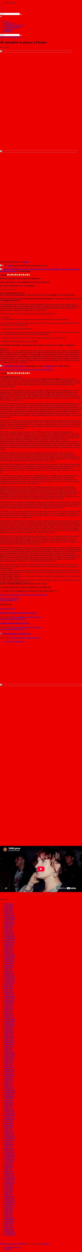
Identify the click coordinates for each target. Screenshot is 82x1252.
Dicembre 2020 (9, 1019)
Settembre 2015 (9, 1119)
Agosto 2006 (8, 1223)
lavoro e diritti (20, 629)
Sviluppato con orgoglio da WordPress (13, 1244)
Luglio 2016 (8, 1100)
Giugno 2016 (8, 1102)
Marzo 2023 (8, 971)
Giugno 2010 (8, 1221)
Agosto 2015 (8, 1121)
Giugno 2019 (8, 1044)
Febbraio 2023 (9, 973)
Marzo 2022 (8, 990)
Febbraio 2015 (9, 1133)
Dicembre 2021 (9, 996)
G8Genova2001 (20, 619)
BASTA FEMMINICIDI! (8, 600)
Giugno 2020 (8, 1031)
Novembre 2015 (9, 1115)
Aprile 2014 (8, 1146)
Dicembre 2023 (9, 956)
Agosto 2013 (8, 1161)
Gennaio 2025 (9, 934)
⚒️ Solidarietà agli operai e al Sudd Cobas (15, 634)
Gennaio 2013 (9, 1175)
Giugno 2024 (8, 944)
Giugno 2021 (8, 1008)
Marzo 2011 (8, 1215)
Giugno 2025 (8, 925)
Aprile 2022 (8, 988)
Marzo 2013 (8, 1171)
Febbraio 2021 (9, 1015)
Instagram (7, 1249)
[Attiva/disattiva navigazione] (1, 16)
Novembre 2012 (9, 1179)
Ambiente (3, 37)
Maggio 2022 (8, 986)
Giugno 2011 (8, 1210)
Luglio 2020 (8, 1029)
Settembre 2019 (9, 1042)
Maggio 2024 (8, 946)
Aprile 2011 (8, 1213)
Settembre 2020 (9, 1025)
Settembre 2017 (9, 1075)
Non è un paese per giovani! (9, 598)
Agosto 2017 (8, 1077)
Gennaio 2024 (9, 954)
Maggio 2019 (8, 1046)
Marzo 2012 (8, 1194)
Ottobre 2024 (8, 940)
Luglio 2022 (8, 984)
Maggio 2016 (8, 1104)
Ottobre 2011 (8, 1204)
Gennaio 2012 (9, 1198)
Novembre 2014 (9, 1138)
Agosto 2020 (8, 1027)
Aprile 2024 (8, 948)
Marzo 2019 (8, 1050)
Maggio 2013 (8, 1167)
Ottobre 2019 (8, 1040)
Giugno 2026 (8, 905)
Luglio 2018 (8, 1059)
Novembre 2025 (9, 919)
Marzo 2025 (8, 931)
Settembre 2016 (9, 1096)
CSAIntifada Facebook (12, 1247)
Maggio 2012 (8, 1190)
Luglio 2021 (8, 1006)
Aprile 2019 (8, 1048)
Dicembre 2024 (9, 936)
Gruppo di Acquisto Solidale (13, 25)
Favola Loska (48, 366)
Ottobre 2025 (8, 921)
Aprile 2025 (8, 929)
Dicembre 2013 (9, 1154)
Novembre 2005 (9, 1235)
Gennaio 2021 (9, 1017)
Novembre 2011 (9, 1202)
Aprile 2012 (8, 1192)
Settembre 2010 (9, 1219)
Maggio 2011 (8, 1212)
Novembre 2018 (9, 1054)
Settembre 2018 (9, 1058)
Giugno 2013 (8, 1165)
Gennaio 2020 (9, 1038)
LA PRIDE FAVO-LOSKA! (14, 366)
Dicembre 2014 (9, 1136)
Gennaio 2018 (9, 1069)
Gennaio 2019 (9, 1052)
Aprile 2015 (8, 1129)
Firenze (26, 262)
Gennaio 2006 (9, 1231)
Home (6, 21)
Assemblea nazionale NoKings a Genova (14, 623)
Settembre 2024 (9, 942)
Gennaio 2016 (9, 1111)
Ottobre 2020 (8, 1023)
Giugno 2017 (8, 1079)
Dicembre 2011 (9, 1200)
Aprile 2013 (8, 1169)
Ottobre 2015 (8, 1117)
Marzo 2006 (8, 1227)
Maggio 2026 (8, 907)
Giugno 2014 (8, 1142)
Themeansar (46, 1244)
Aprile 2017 (8, 1083)
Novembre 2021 (9, 998)
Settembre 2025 (9, 923)
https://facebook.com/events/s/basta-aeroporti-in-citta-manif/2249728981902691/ (27, 370)
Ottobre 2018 (8, 1056)
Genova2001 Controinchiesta (14, 641)
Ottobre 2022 (8, 981)
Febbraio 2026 (9, 913)
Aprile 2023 (8, 969)
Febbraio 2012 (9, 1196)
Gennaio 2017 (9, 1088)
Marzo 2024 (8, 950)
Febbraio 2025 (9, 932)
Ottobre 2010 (8, 1217)
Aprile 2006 (8, 1225)
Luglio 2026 (8, 904)
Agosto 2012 (8, 1185)
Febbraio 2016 (9, 1110)
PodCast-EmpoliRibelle (12, 27)
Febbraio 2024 (9, 952)
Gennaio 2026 (9, 915)
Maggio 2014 (8, 1144)
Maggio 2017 (8, 1081)
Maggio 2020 (8, 1033)
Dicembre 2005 (9, 1233)
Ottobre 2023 (8, 959)
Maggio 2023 (8, 967)
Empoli (9, 265)
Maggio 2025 (8, 927)
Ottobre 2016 (8, 1094)
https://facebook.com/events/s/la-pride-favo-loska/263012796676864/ (23, 595)
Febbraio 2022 (9, 992)
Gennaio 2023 (9, 975)
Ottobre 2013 (8, 1158)
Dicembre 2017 (9, 1071)
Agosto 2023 (8, 963)
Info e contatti (9, 23)
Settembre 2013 (9, 1160)
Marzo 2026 (8, 911)
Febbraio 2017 (9, 1086)
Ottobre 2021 (8, 1000)
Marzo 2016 (8, 1108)
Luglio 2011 (8, 1208)
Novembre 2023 (9, 957)
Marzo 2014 (8, 1148)
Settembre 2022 (9, 982)
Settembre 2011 (9, 1206)
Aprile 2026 (8, 909)
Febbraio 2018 (9, 1067)
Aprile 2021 (8, 1011)
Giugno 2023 (8, 965)
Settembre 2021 (9, 1002)
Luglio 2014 (8, 1140)
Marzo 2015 (8, 1131)
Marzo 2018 (8, 1065)
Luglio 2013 (8, 1163)
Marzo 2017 (8, 1085)
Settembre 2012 (9, 1183)
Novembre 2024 (9, 938)
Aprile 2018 (8, 1063)
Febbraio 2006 (9, 1229)
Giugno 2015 (8, 1125)
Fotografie (7, 31)
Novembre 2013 (9, 1156)
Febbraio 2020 (9, 1036)
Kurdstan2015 (9, 29)
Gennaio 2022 (9, 994)
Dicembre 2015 (9, 1113)
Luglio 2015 (8, 1123)
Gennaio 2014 (9, 1152)
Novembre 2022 (9, 979)
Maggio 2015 (8, 1127)
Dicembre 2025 (9, 917)
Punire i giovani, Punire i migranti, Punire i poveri (18, 613)
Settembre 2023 (9, 961)
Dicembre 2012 (9, 1177)
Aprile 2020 (8, 1034)
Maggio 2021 (8, 1009)
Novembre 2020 (9, 1021)
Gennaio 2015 (9, 1135)
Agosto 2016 (8, 1098)
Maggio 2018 (8, 1061)
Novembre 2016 (9, 1092)
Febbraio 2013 (9, 1173)
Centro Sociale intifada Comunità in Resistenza (25, 617)
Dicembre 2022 (9, 977)
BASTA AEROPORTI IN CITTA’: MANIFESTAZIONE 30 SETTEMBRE (31, 269)
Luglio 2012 (8, 1187)
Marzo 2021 (8, 1013)
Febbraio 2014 (9, 1150)
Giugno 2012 (8, 1188)
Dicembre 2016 (9, 1090)
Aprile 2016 (8, 1106)
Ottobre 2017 (8, 1073)
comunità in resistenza (14, 37)
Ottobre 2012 (8, 1181)
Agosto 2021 (8, 1004)
